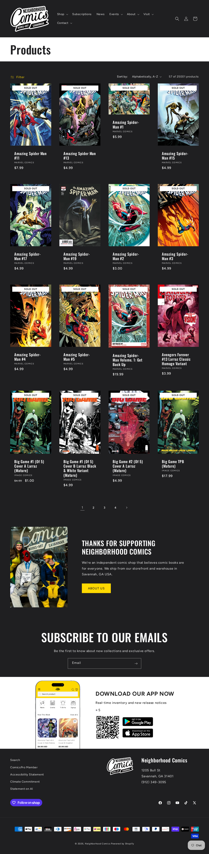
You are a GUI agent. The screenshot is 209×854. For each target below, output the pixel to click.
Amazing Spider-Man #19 (76, 256)
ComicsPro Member (24, 767)
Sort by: (122, 76)
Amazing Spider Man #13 (79, 155)
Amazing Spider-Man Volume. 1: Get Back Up (127, 360)
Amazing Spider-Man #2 (126, 256)
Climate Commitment (25, 781)
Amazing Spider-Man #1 (126, 124)
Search (15, 760)
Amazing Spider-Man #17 (27, 256)
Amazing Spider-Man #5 (76, 356)
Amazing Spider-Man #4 (27, 356)
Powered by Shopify (122, 843)
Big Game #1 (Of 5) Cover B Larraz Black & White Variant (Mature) (79, 468)
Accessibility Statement (27, 774)
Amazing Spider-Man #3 (175, 256)
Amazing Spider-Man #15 (175, 155)
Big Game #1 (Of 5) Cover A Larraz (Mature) (29, 466)
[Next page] (126, 507)
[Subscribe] (136, 663)
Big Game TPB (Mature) (173, 463)
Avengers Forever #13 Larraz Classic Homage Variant (176, 359)
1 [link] (82, 507)
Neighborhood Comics (97, 843)
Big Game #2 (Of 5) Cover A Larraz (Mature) (128, 466)
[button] (62, 14)
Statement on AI (21, 789)
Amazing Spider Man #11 (30, 155)
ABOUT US (96, 588)
